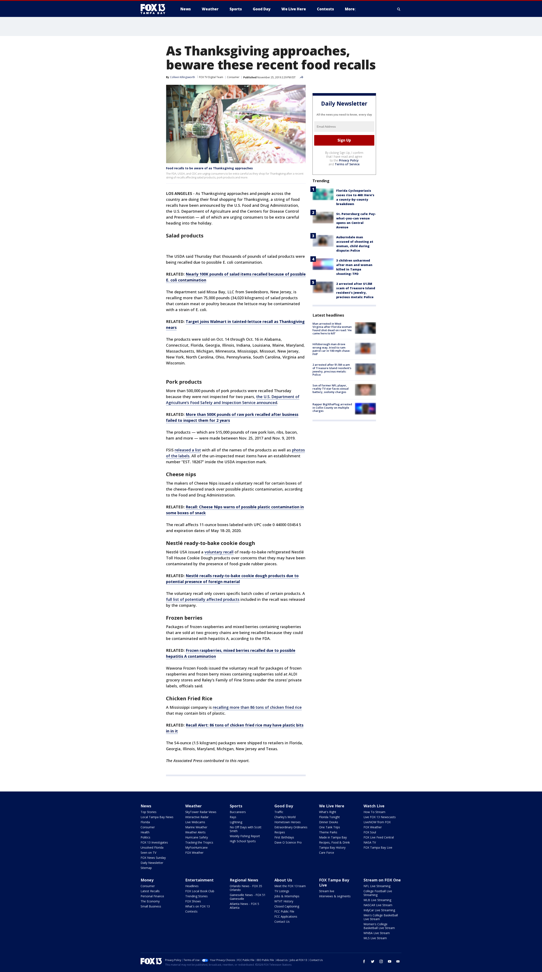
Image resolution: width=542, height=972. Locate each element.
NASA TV (370, 842)
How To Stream (374, 812)
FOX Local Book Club (199, 891)
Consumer (233, 77)
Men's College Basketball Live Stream (381, 917)
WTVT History (283, 901)
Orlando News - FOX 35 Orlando (246, 888)
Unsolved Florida (152, 847)
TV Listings (281, 891)
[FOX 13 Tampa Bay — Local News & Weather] (155, 9)
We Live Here (331, 805)
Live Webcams (195, 822)
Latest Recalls (150, 891)
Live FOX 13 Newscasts (380, 817)
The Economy (150, 901)
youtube (389, 961)
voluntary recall (219, 551)
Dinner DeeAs (328, 822)
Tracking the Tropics (199, 842)
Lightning (236, 822)
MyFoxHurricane (196, 847)
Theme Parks (328, 832)
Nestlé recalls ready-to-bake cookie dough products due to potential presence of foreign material (232, 578)
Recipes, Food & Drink (334, 842)
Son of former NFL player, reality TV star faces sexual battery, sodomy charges (330, 388)
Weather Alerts (195, 832)
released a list (188, 449)
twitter (372, 961)
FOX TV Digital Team (211, 77)
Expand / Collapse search (398, 9)
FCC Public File (284, 911)
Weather (193, 805)
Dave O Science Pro (288, 842)
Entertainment (199, 879)
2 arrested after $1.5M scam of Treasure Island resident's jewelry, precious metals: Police (331, 370)
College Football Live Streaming (378, 893)
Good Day (283, 805)
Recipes (279, 832)
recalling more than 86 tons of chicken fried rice (257, 707)
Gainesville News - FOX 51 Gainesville (247, 897)
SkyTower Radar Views (200, 812)
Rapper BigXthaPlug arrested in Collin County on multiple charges (332, 407)
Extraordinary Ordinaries (290, 827)
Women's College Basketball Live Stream (379, 926)
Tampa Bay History (332, 847)
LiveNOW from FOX (377, 822)
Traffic (278, 812)
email (398, 961)
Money (147, 879)
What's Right (327, 812)
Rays (233, 817)
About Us (283, 879)
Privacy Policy (349, 160)
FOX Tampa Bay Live (378, 847)
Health (145, 832)
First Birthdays (284, 837)
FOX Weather (194, 853)
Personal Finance (152, 896)
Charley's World (285, 817)
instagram (381, 961)
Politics (145, 837)
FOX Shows (193, 901)
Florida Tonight (329, 817)
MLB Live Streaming (377, 900)
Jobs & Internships (286, 896)
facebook (364, 961)
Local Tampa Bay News (157, 817)
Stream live (326, 891)
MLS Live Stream (375, 938)
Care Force (326, 853)
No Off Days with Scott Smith (245, 829)
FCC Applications (285, 916)
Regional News (244, 879)
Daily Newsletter (152, 863)
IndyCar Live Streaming (379, 910)
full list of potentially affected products (202, 599)
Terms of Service (347, 164)
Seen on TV (148, 853)
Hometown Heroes (287, 822)
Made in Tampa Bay (333, 837)
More (350, 9)
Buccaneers (238, 812)
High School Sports (243, 841)
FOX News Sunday (153, 858)
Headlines (192, 886)
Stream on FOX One (382, 879)
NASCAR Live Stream (378, 905)
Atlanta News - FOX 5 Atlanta (244, 906)
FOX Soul (370, 832)
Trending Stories (196, 896)
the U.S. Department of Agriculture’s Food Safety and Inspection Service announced (232, 399)
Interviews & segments (335, 896)
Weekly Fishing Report (245, 836)
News (146, 805)
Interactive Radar (197, 817)
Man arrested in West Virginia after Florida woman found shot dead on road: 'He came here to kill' (332, 328)
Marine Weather (196, 827)
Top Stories (148, 812)
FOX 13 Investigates (154, 842)
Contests (191, 911)
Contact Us (282, 922)
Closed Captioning (286, 906)
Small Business (151, 906)
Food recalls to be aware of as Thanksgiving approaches (209, 168)
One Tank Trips (329, 827)
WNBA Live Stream (377, 933)
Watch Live (374, 805)
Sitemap (146, 868)
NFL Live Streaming (377, 886)
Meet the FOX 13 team (290, 886)
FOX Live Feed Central (379, 837)
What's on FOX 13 (197, 906)
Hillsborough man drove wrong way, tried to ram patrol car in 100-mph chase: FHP (331, 349)
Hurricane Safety (196, 837)
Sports (236, 805)
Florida (145, 822)
